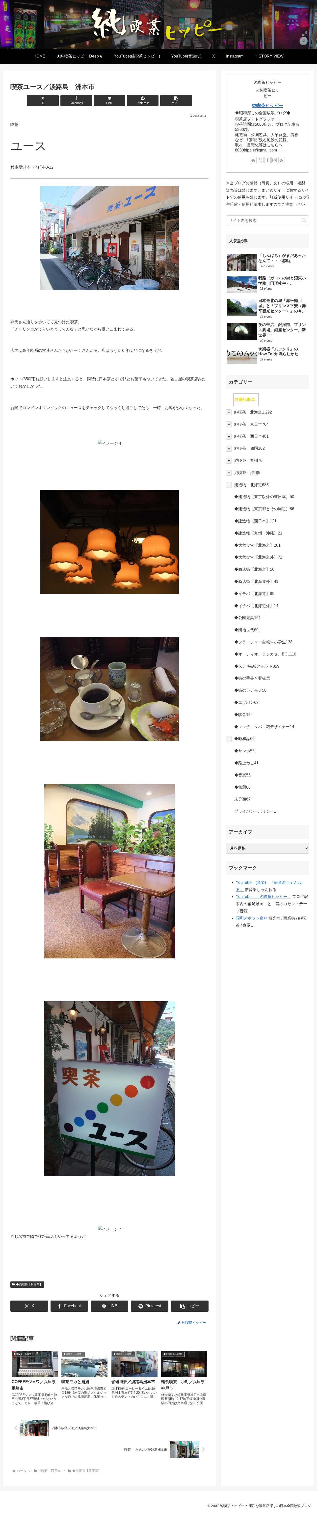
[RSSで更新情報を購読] (281, 160)
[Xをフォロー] (260, 160)
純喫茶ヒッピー (267, 105)
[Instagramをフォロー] (274, 160)
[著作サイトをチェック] (253, 160)
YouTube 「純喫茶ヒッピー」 (263, 896)
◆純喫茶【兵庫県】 (29, 1284)
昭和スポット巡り (251, 918)
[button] (176, 100)
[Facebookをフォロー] (267, 160)
